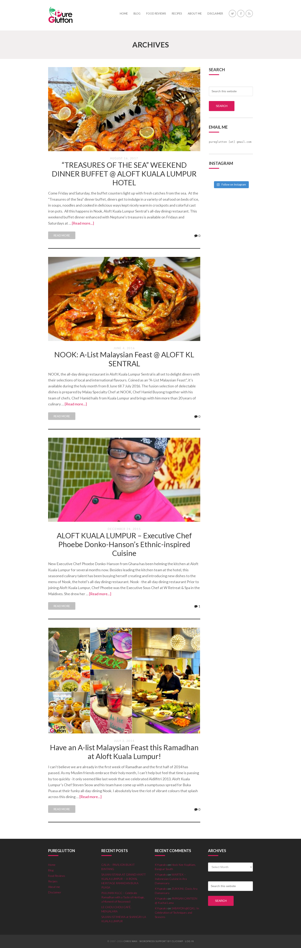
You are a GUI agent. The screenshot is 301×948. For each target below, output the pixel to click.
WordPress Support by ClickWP (161, 941)
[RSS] (249, 13)
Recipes (53, 881)
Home (51, 864)
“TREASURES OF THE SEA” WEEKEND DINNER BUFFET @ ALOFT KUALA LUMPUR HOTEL (124, 173)
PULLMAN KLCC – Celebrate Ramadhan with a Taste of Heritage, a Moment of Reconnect (123, 897)
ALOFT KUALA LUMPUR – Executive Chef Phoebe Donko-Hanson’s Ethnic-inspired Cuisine (124, 544)
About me (54, 886)
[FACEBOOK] (240, 13)
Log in (189, 941)
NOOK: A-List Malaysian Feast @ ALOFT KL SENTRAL (124, 359)
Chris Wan (130, 941)
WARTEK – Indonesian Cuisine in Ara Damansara (171, 879)
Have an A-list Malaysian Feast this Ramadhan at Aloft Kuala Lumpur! (124, 752)
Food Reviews (56, 875)
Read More (61, 235)
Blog (50, 870)
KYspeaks (161, 864)
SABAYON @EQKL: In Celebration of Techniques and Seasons (177, 912)
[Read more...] (83, 223)
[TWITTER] (232, 13)
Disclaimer (54, 892)
